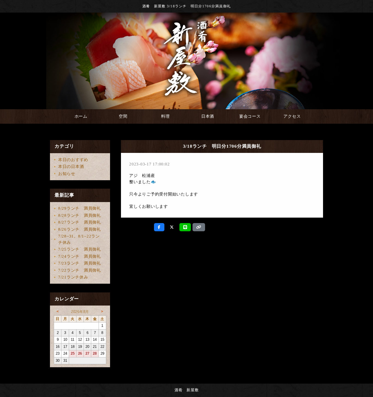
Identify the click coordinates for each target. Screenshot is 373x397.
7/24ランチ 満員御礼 (79, 256)
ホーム (81, 116)
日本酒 (207, 116)
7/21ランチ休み (73, 277)
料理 (165, 116)
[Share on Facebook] (159, 227)
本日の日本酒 (71, 166)
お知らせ (66, 173)
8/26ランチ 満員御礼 (79, 229)
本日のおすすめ (73, 160)
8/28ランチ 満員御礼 (79, 215)
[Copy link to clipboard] (199, 227)
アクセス (292, 116)
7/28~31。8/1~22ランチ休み (79, 239)
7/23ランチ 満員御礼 (79, 263)
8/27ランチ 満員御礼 (79, 222)
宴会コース (250, 116)
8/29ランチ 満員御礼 (79, 208)
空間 (123, 116)
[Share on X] (172, 227)
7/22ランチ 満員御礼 (79, 270)
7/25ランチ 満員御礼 (79, 249)
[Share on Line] (185, 227)
